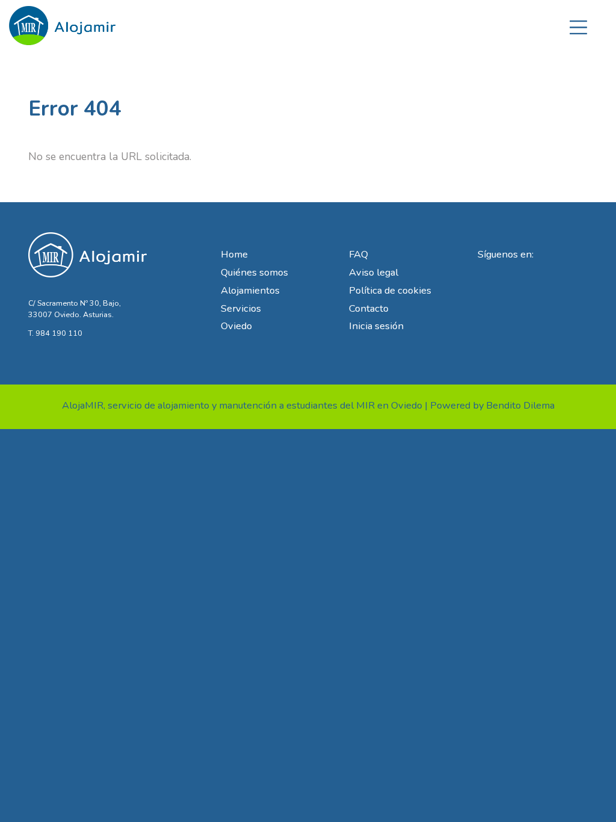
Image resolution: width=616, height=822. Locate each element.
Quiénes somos (254, 272)
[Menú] (578, 25)
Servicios (241, 308)
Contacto (369, 308)
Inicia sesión (376, 326)
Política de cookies (390, 290)
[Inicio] (62, 21)
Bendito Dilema (520, 405)
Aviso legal (373, 272)
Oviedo (236, 326)
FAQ (358, 254)
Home (234, 254)
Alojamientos (250, 290)
